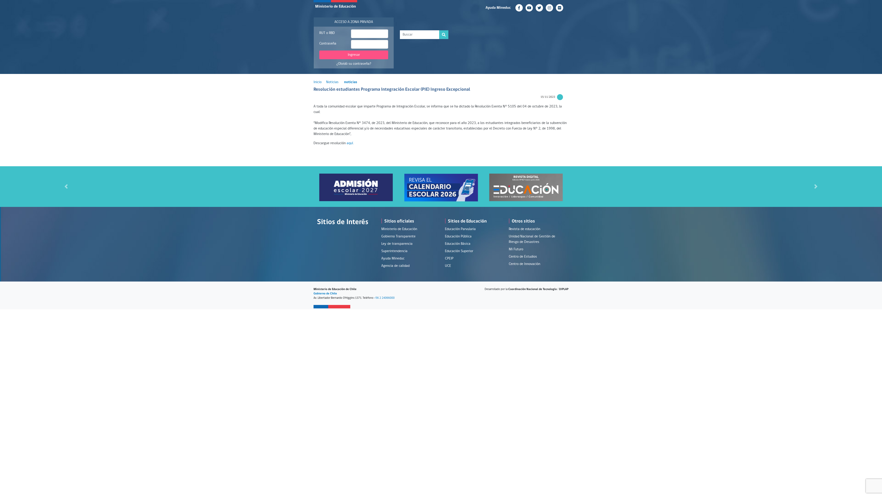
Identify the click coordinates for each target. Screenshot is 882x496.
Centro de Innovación (524, 264)
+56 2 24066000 (384, 297)
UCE (448, 266)
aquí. (350, 143)
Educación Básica (457, 244)
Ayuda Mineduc (498, 8)
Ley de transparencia (397, 244)
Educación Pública (458, 236)
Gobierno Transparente (398, 236)
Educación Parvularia (460, 229)
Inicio (318, 82)
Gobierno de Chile (325, 293)
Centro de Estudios (523, 257)
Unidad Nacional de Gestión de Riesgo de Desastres (532, 239)
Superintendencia (394, 251)
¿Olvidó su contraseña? (353, 64)
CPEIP (449, 258)
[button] (66, 186)
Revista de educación (524, 229)
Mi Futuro (516, 249)
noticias (350, 82)
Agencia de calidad (395, 266)
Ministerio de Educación (335, 6)
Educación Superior (459, 251)
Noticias (332, 82)
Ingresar (354, 55)
